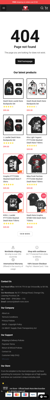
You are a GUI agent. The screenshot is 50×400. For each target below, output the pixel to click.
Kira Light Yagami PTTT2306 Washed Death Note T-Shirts (35, 140)
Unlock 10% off (5, 388)
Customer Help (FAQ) (10, 355)
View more (25, 234)
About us (5, 313)
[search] (42, 8)
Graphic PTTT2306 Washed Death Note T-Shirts (12, 179)
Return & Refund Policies (12, 348)
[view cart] (46, 8)
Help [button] (45, 397)
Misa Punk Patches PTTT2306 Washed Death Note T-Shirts (35, 179)
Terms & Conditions (10, 317)
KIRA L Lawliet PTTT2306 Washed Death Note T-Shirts (11, 218)
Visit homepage (25, 61)
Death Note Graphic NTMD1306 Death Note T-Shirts (36, 218)
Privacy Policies (8, 321)
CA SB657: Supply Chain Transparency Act (19, 328)
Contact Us (6, 351)
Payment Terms (8, 344)
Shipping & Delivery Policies (13, 340)
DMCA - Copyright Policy (12, 324)
